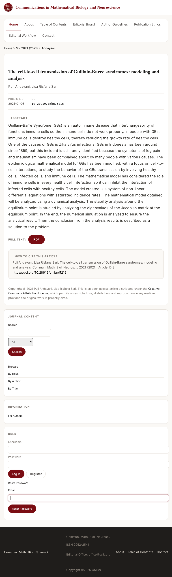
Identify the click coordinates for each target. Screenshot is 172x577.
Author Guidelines (114, 24)
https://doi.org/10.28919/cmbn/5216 (40, 272)
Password (14, 457)
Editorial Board (84, 24)
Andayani (48, 48)
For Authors (15, 415)
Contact (48, 36)
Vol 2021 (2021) (27, 48)
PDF (36, 239)
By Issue (13, 373)
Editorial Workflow (22, 36)
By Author (14, 381)
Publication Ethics (147, 24)
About (29, 24)
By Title (13, 388)
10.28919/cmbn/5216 (48, 103)
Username (15, 442)
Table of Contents (53, 24)
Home (13, 24)
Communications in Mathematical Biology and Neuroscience (63, 7)
